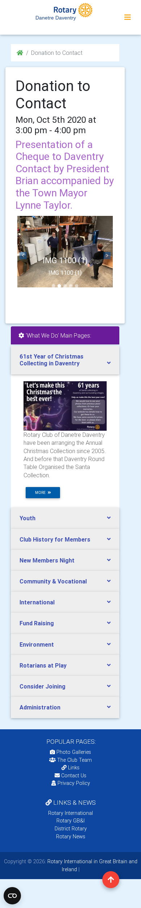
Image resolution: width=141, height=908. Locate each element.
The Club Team (74, 760)
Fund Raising (37, 623)
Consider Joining (42, 686)
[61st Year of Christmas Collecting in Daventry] (65, 405)
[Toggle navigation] (127, 17)
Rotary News (70, 836)
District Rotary (71, 828)
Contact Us (73, 775)
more (41, 492)
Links (74, 767)
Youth (27, 518)
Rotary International (70, 813)
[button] (23, 255)
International (37, 602)
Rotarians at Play (43, 665)
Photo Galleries (73, 752)
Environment (37, 644)
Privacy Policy (73, 783)
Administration (40, 707)
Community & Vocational (53, 581)
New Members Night (47, 560)
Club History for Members (55, 539)
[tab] (65, 360)
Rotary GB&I (70, 820)
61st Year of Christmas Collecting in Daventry (52, 360)
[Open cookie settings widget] (12, 895)
